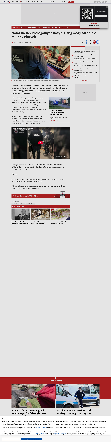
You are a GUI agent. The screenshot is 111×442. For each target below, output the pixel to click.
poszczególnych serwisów (41, 427)
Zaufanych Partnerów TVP (60, 433)
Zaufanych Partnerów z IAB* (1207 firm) (58, 423)
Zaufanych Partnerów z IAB (40, 433)
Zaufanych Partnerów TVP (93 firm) (82, 423)
